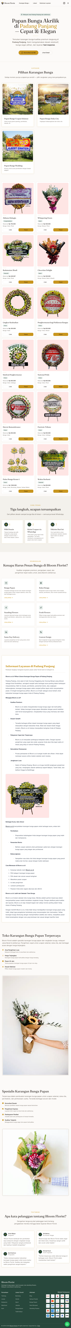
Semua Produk (34, 1299)
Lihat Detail (46, 52)
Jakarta (17, 1305)
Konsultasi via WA (30, 52)
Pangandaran (19, 1308)
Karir (2, 1308)
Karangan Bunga (24, 3)
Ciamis (17, 1299)
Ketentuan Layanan (45, 3)
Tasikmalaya (18, 1311)
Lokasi (35, 3)
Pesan (26, 230)
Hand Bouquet (34, 1305)
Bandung (18, 1296)
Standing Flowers (34, 1308)
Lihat (10, 230)
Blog (31, 1296)
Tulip (38, 1325)
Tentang (3, 1296)
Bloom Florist (14, 1325)
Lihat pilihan (7, 597)
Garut (17, 1302)
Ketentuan (4, 1305)
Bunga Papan (33, 1302)
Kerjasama (4, 1302)
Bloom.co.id (10, 826)
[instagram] (64, 3)
